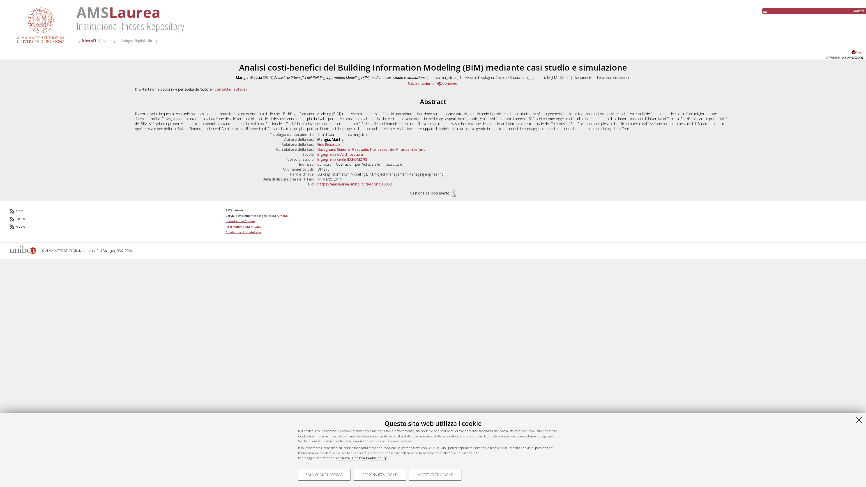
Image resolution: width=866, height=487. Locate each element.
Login (860, 52)
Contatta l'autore (230, 89)
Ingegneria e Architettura (340, 154)
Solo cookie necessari (324, 475)
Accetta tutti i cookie (435, 475)
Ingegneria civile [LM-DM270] (342, 159)
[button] (453, 193)
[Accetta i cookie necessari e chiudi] (859, 419)
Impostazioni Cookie (240, 221)
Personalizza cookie (380, 475)
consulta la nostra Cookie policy (361, 458)
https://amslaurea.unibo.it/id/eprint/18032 (354, 184)
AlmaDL (858, 11)
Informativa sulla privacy (243, 227)
